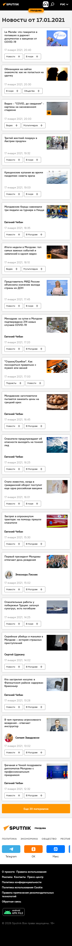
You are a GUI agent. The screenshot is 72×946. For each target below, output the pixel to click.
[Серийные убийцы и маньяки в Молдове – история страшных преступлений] (57, 643)
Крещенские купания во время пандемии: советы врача (23, 174)
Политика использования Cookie (22, 887)
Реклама (7, 877)
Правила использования (31, 871)
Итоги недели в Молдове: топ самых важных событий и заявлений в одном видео (22, 250)
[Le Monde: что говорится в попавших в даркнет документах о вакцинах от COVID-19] (57, 38)
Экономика (29, 838)
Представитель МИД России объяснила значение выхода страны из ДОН (22, 285)
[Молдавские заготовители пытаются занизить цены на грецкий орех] (57, 402)
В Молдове (31, 234)
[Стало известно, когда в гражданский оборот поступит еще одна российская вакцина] (57, 486)
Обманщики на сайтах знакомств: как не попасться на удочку (24, 72)
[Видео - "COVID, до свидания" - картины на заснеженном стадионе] (57, 108)
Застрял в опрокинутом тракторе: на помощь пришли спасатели (22, 520)
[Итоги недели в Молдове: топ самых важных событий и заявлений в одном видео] (57, 252)
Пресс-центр (35, 877)
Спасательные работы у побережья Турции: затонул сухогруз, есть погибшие (21, 605)
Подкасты (11, 383)
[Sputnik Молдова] (11, 6)
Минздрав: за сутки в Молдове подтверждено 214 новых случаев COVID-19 (23, 322)
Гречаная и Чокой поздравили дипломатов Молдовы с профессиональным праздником (22, 770)
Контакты (20, 877)
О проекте (8, 871)
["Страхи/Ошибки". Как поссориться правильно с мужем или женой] (57, 366)
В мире (29, 56)
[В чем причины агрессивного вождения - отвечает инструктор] (57, 724)
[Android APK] (14, 912)
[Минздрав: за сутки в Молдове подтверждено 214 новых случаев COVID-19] (57, 325)
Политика (9, 838)
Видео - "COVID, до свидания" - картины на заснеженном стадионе (24, 107)
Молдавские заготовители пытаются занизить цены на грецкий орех (21, 399)
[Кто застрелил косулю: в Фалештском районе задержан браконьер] (57, 684)
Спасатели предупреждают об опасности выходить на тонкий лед (23, 442)
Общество (29, 90)
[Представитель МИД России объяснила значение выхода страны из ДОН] (57, 288)
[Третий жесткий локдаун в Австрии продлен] (57, 143)
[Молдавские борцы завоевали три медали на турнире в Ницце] (57, 211)
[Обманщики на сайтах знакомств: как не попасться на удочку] (57, 74)
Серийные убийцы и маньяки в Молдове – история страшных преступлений (23, 640)
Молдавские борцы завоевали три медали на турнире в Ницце (24, 208)
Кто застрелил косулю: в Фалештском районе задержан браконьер (23, 683)
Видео (9, 125)
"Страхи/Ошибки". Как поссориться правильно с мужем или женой (20, 365)
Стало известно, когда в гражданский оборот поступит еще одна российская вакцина (23, 485)
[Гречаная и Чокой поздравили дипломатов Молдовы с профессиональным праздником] (57, 771)
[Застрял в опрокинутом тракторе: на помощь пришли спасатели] (57, 521)
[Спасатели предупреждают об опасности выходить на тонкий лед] (57, 445)
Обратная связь (11, 901)
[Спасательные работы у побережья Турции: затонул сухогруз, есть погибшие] (57, 607)
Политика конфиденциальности (21, 882)
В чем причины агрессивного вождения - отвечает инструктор (22, 723)
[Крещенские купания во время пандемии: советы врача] (57, 177)
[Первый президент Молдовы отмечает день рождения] (57, 561)
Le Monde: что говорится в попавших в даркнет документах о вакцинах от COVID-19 (20, 36)
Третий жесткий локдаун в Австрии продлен (20, 139)
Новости (10, 56)
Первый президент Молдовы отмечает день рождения (22, 558)
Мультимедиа (30, 125)
